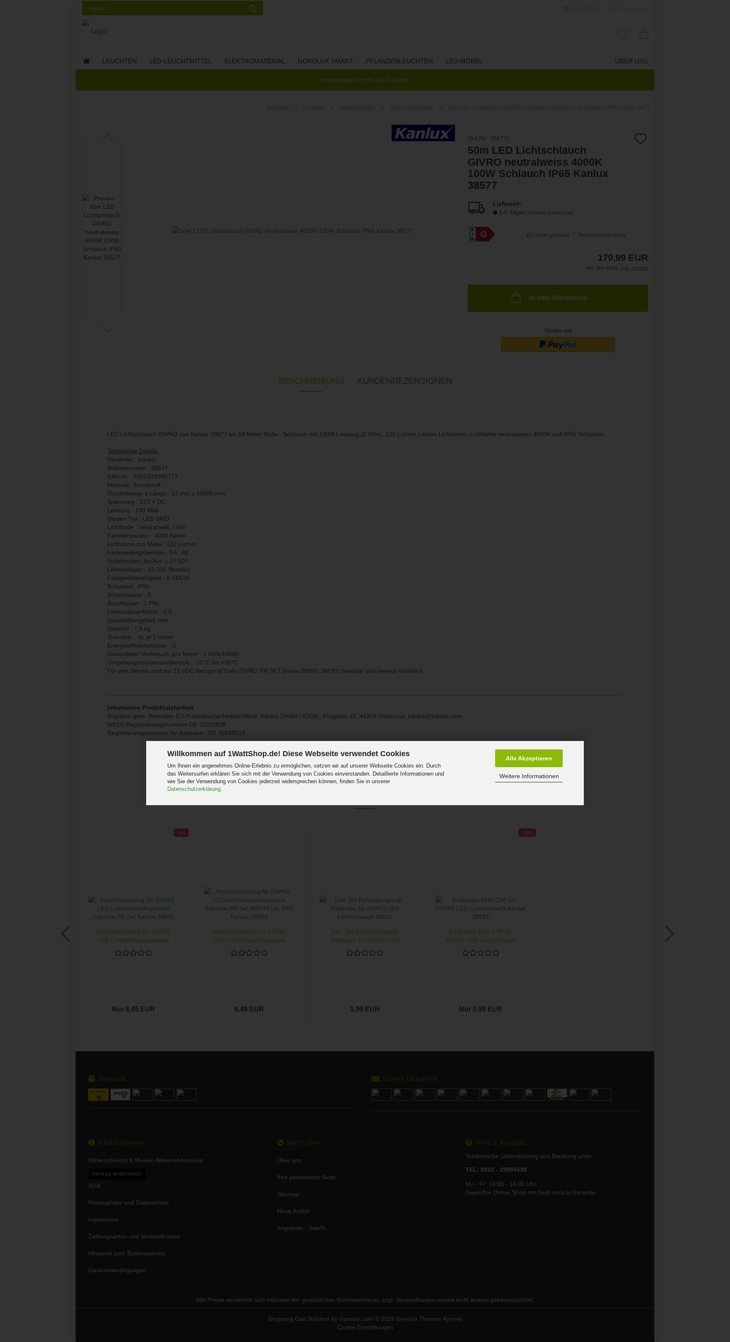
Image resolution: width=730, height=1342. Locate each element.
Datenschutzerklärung (194, 789)
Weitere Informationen (529, 776)
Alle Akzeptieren (529, 758)
